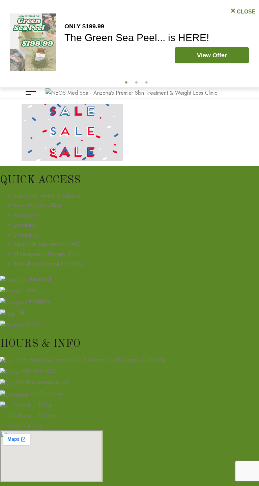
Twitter (29, 290)
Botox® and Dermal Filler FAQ (48, 264)
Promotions (26, 215)
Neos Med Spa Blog (37, 205)
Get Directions (46, 393)
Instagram (38, 301)
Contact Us (25, 235)
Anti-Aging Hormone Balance (46, 196)
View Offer (212, 55)
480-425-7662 (39, 371)
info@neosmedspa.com (42, 382)
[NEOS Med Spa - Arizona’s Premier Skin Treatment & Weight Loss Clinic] (131, 92)
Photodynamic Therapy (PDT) (47, 254)
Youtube (34, 323)
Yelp (20, 312)
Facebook (40, 279)
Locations (24, 225)
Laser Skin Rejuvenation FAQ (46, 244)
